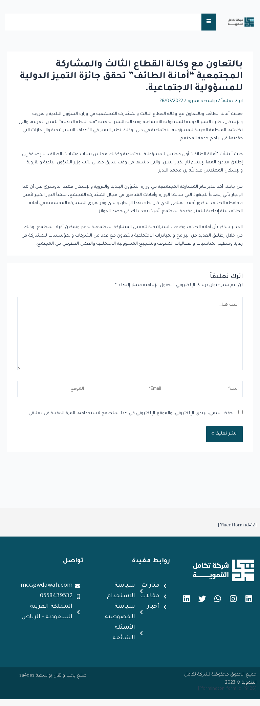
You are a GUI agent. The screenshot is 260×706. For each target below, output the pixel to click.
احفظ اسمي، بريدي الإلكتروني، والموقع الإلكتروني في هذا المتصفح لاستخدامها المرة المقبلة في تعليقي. (130, 413)
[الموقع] (52, 391)
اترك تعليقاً (232, 101)
